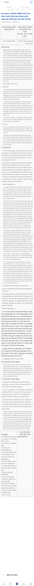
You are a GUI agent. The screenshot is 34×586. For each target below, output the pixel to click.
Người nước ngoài (12, 575)
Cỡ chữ (26, 7)
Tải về (22, 7)
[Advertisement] (17, 517)
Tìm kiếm (9, 7)
